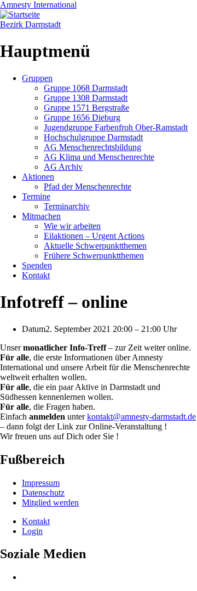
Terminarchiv (67, 206)
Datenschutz (43, 492)
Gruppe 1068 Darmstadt (86, 88)
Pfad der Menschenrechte (87, 186)
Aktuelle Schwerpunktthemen (95, 245)
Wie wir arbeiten (72, 226)
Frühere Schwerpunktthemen (94, 255)
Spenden (37, 265)
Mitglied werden (50, 502)
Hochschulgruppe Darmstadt (93, 137)
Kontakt (36, 275)
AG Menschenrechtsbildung (92, 147)
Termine (36, 196)
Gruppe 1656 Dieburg (82, 117)
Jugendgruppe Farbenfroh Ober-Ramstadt (116, 127)
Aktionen (38, 176)
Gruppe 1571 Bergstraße (86, 107)
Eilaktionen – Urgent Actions (94, 235)
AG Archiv (63, 166)
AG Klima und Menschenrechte (99, 157)
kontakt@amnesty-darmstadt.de (141, 416)
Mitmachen (41, 216)
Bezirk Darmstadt (30, 24)
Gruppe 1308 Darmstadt (86, 97)
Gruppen (37, 78)
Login (32, 531)
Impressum (41, 482)
